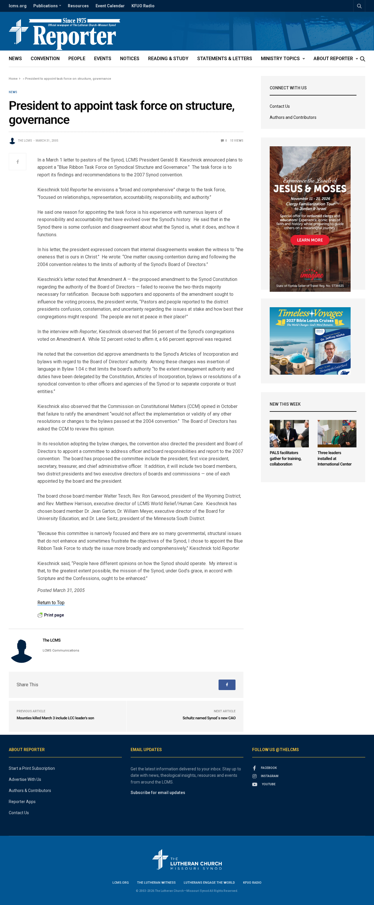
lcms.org (18, 6)
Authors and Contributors (293, 117)
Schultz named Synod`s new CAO (209, 718)
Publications (45, 6)
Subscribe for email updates (158, 792)
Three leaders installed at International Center (335, 459)
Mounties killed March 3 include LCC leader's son (55, 718)
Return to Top (51, 602)
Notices (129, 58)
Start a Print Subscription (32, 768)
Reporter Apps (22, 801)
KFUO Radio (143, 6)
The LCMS (25, 140)
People (76, 58)
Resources (78, 6)
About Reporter (333, 58)
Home (13, 79)
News (15, 58)
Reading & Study (168, 58)
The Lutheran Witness (156, 883)
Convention (45, 58)
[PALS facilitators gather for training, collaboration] (289, 433)
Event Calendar (110, 6)
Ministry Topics (280, 58)
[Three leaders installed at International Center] (337, 433)
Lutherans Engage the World (209, 883)
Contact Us (280, 106)
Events (102, 58)
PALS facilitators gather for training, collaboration (285, 459)
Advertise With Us (25, 779)
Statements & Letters (224, 58)
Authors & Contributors (30, 790)
